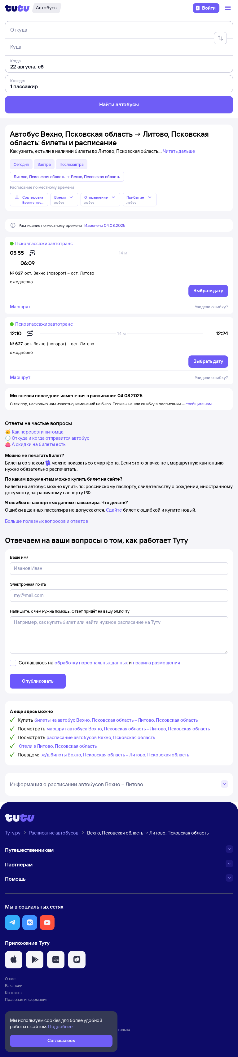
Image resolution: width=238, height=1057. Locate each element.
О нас (10, 978)
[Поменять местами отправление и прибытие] (220, 38)
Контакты (13, 992)
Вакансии (13, 985)
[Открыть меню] (228, 8)
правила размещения (156, 663)
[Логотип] (17, 8)
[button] (12, 922)
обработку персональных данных (91, 663)
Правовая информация (26, 999)
